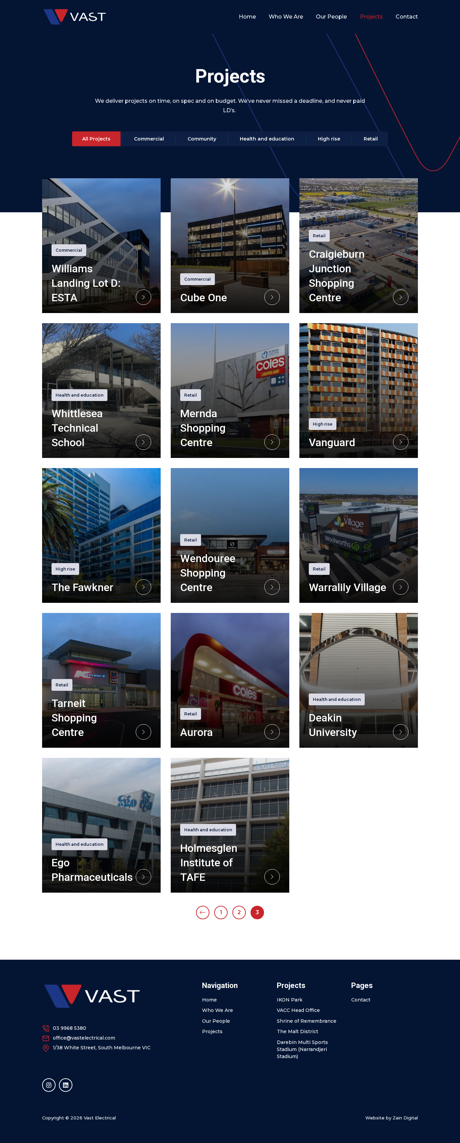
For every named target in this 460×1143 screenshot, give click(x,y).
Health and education (267, 139)
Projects (371, 16)
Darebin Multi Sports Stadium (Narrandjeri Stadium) (302, 1049)
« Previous (202, 912)
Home (247, 16)
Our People (331, 16)
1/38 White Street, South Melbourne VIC (102, 1048)
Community (202, 139)
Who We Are (286, 16)
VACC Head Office (298, 1010)
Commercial (149, 139)
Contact (407, 16)
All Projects (96, 139)
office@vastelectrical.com (84, 1038)
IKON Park (289, 1000)
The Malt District (297, 1031)
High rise (329, 139)
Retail (371, 139)
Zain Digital (405, 1117)
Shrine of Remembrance (306, 1021)
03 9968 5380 (69, 1028)
